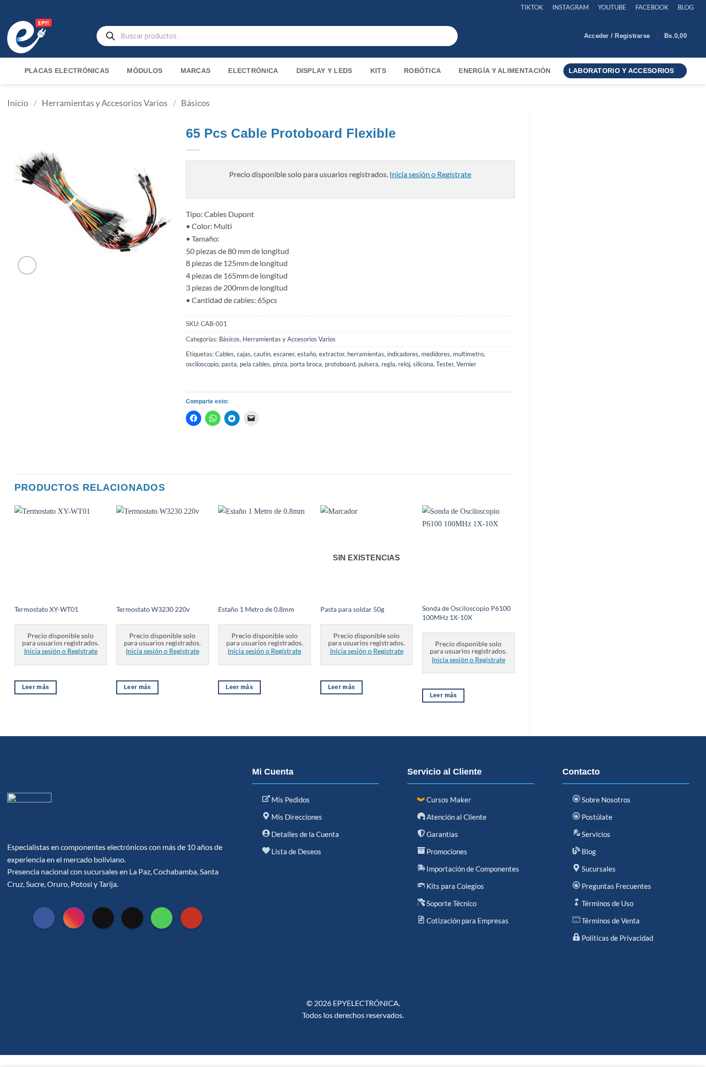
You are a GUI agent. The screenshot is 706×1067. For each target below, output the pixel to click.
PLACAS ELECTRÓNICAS (66, 70)
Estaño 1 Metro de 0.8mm (256, 609)
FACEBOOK (652, 7)
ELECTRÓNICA (253, 70)
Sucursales (598, 868)
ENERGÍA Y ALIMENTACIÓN (504, 70)
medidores (435, 354)
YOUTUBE (612, 7)
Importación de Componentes (472, 868)
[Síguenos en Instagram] (74, 918)
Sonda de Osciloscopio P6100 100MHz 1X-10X (466, 612)
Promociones (446, 851)
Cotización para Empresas (467, 920)
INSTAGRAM (570, 7)
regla (388, 364)
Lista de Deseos (295, 851)
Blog (588, 851)
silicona (423, 364)
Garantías (441, 834)
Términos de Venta (610, 920)
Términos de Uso (606, 903)
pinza (280, 364)
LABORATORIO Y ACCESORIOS (621, 70)
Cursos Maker (448, 799)
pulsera (368, 364)
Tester (444, 364)
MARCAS (196, 70)
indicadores (402, 354)
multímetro (468, 354)
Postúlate (596, 816)
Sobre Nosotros (605, 799)
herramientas (365, 354)
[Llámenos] (161, 918)
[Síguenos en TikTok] (103, 918)
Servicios (595, 834)
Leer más (35, 687)
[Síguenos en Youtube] (191, 918)
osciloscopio (202, 364)
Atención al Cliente (456, 816)
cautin (262, 354)
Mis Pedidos (290, 799)
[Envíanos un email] (132, 918)
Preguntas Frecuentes (615, 886)
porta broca (306, 364)
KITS (378, 70)
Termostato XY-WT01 (46, 609)
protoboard (340, 364)
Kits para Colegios (454, 886)
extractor (331, 354)
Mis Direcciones (296, 816)
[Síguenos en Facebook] (44, 918)
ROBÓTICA (422, 70)
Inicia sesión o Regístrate (430, 174)
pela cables (255, 364)
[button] (617, 36)
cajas (244, 354)
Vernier (466, 364)
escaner (283, 354)
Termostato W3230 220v (153, 609)
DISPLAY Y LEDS (324, 70)
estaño (306, 354)
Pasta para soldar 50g (352, 609)
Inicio (17, 102)
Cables (224, 354)
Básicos (195, 102)
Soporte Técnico (450, 903)
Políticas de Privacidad (616, 938)
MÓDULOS (144, 70)
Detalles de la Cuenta (304, 834)
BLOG (686, 7)
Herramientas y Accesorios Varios (105, 102)
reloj (404, 364)
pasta (229, 364)
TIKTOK (532, 7)
